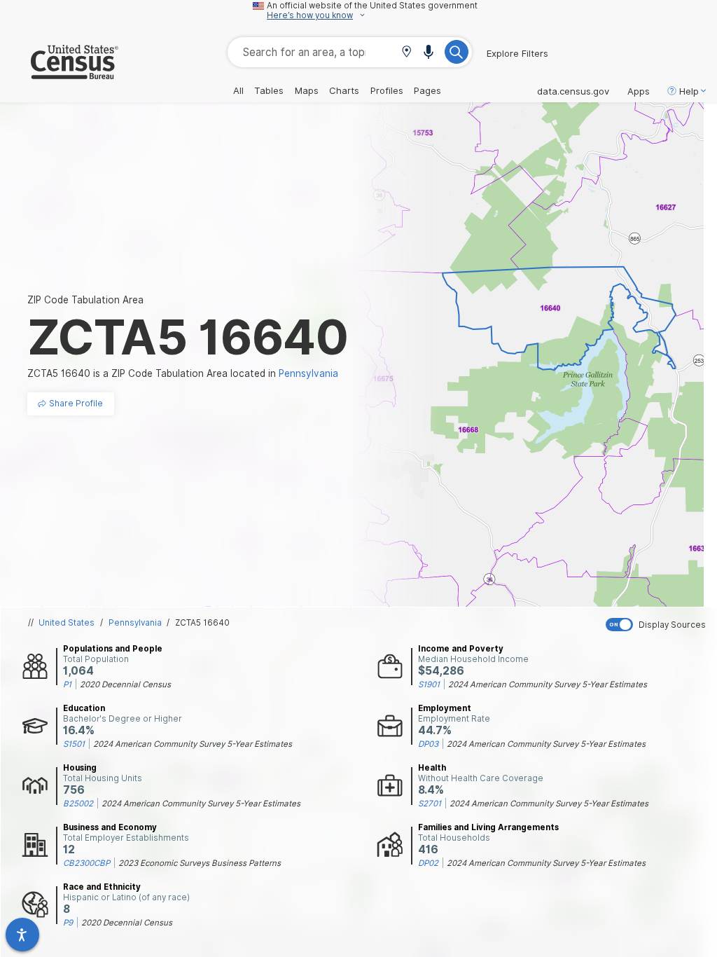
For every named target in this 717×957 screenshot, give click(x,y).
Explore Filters (517, 53)
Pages (427, 90)
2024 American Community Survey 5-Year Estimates (547, 684)
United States (67, 623)
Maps (307, 90)
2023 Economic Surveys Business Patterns (199, 863)
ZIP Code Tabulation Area (85, 299)
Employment (444, 708)
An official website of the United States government (372, 6)
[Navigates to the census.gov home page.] (59, 73)
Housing (80, 768)
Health (432, 768)
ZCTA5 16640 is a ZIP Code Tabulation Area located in (182, 373)
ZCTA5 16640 (202, 623)
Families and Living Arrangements (488, 827)
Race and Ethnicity (102, 887)
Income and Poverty (460, 649)
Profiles (386, 90)
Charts (344, 90)
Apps (638, 91)
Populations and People (112, 649)
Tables (269, 90)
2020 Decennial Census (125, 684)
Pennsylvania (135, 623)
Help (689, 91)
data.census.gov (573, 91)
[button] (406, 53)
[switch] (658, 624)
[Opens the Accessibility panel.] (22, 934)
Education (84, 708)
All (238, 90)
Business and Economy (110, 827)
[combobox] (350, 52)
